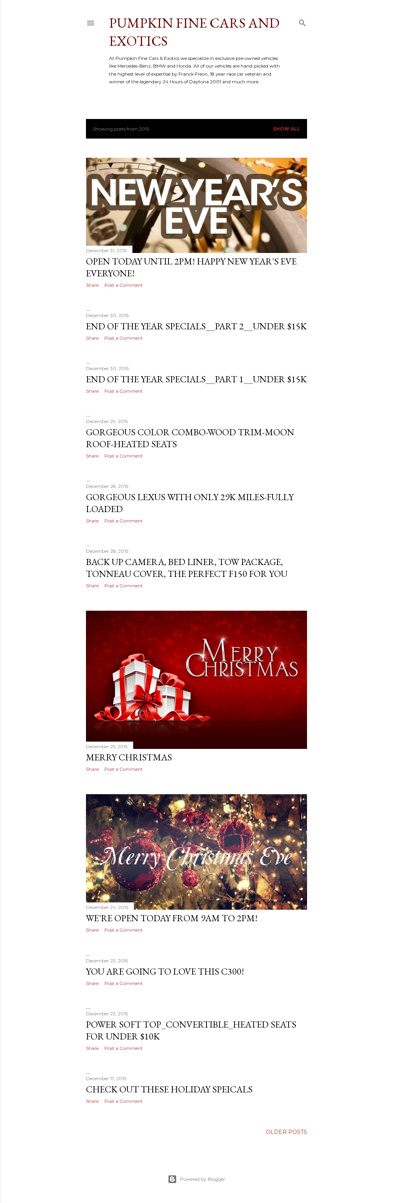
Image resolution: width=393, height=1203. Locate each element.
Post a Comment (123, 285)
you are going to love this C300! (165, 971)
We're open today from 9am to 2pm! (172, 918)
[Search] (302, 21)
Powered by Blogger (202, 1179)
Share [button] (92, 285)
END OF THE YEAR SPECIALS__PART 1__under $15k (196, 379)
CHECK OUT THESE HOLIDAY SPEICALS (169, 1089)
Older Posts (286, 1132)
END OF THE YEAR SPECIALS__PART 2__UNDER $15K (196, 326)
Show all (286, 129)
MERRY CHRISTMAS (129, 757)
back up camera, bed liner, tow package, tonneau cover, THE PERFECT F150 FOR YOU (186, 568)
